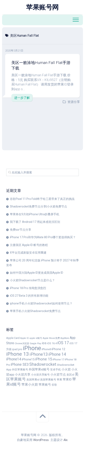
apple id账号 (36, 338)
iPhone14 (13, 359)
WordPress (41, 440)
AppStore (64, 338)
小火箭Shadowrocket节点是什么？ (32, 280)
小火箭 (66, 369)
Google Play (35, 343)
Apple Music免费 (51, 338)
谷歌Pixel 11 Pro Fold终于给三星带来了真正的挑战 (42, 198)
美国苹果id (32, 379)
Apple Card (13, 337)
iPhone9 (46, 349)
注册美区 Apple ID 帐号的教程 (29, 245)
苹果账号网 (42, 7)
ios (44, 343)
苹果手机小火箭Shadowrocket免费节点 (35, 311)
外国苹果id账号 (39, 369)
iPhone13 (39, 354)
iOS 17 (63, 343)
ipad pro (17, 349)
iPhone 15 (43, 359)
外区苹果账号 (20, 369)
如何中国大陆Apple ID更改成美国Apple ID (36, 272)
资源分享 (73, 102)
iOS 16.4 (52, 343)
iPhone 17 (58, 359)
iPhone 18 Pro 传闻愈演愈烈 (28, 288)
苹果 (59, 379)
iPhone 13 (17, 354)
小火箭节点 (58, 374)
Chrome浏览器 (22, 343)
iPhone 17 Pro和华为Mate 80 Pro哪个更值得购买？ (43, 237)
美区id (70, 374)
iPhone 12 (58, 349)
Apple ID (24, 338)
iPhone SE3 (20, 364)
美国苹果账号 (48, 379)
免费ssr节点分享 (20, 229)
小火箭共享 (22, 374)
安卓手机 (55, 369)
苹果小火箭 (29, 384)
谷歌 (54, 384)
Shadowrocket (42, 364)
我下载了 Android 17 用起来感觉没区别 (35, 221)
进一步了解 (22, 98)
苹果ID (67, 379)
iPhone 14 (57, 354)
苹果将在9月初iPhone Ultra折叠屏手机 (34, 214)
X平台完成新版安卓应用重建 (28, 252)
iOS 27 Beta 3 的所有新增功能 (29, 295)
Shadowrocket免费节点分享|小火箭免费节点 (38, 206)
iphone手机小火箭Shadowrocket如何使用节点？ (41, 303)
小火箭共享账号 (40, 374)
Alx (65, 440)
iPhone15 (28, 359)
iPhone (32, 348)
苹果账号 (45, 384)
